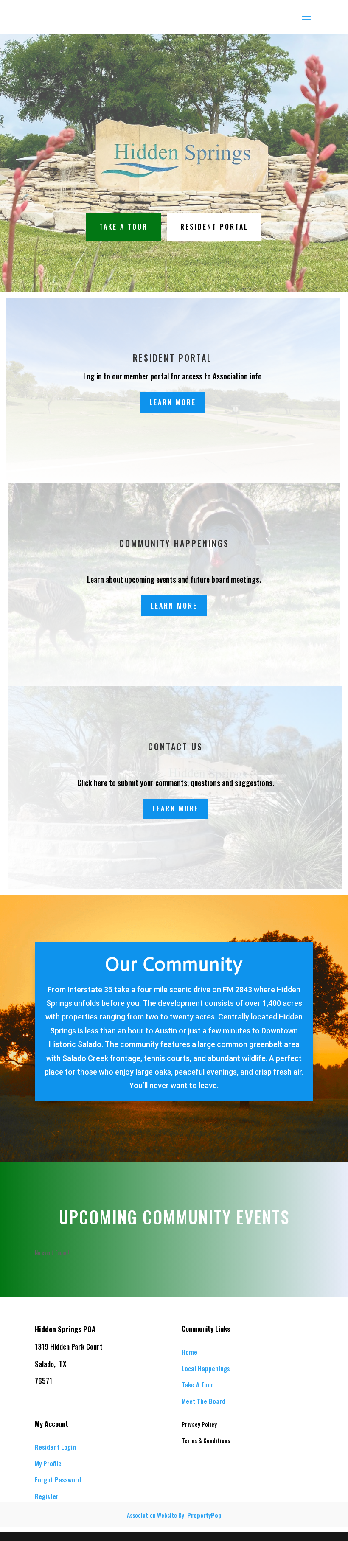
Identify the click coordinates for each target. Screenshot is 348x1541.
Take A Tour (123, 227)
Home (189, 1351)
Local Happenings (206, 1368)
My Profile (48, 1463)
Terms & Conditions (206, 1440)
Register (47, 1496)
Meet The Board (203, 1401)
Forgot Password (58, 1479)
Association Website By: (174, 1514)
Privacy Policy (199, 1424)
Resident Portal (214, 227)
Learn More (172, 402)
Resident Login (55, 1446)
